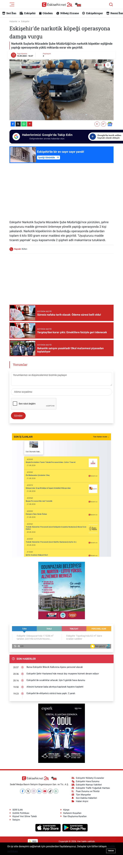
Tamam (111, 851)
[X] (28, 791)
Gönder (18, 415)
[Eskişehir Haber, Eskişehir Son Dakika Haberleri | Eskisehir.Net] (61, 4)
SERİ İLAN (17, 809)
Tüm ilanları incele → (101, 437)
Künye (66, 809)
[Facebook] (22, 791)
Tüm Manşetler (83, 794)
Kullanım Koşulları (72, 813)
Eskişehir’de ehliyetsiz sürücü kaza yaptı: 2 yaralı (51, 693)
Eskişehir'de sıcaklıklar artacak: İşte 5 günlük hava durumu (56, 680)
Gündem (47, 13)
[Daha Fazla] (29, 124)
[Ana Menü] (12, 4)
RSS (34, 841)
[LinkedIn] (39, 791)
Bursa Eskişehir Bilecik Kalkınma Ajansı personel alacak (55, 667)
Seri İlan (11, 13)
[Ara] (111, 4)
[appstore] (48, 827)
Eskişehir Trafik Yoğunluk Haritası (93, 788)
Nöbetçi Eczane (69, 13)
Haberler (13, 21)
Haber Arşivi (82, 801)
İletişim (16, 819)
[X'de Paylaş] (18, 124)
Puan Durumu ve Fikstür (88, 791)
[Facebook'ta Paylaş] (13, 124)
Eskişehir (30, 13)
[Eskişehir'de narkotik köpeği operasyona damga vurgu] (61, 89)
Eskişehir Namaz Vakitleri (89, 784)
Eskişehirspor (94, 13)
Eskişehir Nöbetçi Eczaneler (90, 778)
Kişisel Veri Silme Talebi (24, 816)
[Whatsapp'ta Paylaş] (24, 124)
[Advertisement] (61, 195)
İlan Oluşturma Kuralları (75, 816)
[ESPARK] (61, 733)
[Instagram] (33, 791)
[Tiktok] (50, 791)
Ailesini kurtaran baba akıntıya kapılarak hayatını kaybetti (55, 686)
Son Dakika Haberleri (86, 798)
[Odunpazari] (61, 590)
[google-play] (75, 827)
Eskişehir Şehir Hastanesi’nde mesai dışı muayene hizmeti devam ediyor (63, 673)
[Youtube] (44, 791)
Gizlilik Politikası (20, 813)
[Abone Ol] (109, 123)
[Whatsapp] (55, 791)
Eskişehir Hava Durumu (87, 781)
